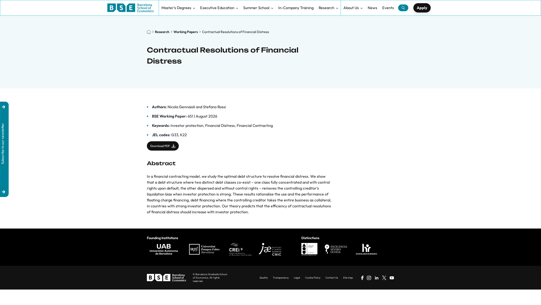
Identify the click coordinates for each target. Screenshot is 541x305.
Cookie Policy (312, 277)
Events (388, 7)
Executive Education (217, 7)
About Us (351, 7)
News (372, 7)
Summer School (256, 7)
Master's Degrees (176, 7)
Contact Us (331, 277)
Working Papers (186, 32)
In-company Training (296, 7)
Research (326, 7)
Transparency (281, 277)
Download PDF (160, 146)
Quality (264, 277)
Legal (297, 277)
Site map (348, 277)
